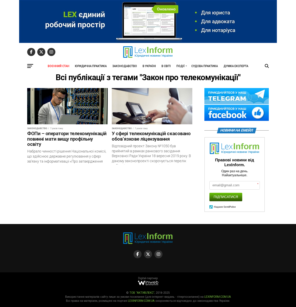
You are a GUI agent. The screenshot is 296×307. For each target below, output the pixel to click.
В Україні (149, 66)
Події (180, 66)
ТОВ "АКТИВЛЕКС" (141, 293)
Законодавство (124, 66)
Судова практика (204, 66)
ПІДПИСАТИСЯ (226, 197)
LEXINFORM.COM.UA (217, 297)
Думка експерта (236, 66)
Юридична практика (91, 66)
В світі (166, 66)
